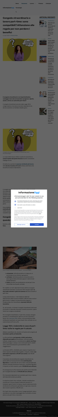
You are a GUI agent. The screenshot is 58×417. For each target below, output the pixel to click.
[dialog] (29, 208)
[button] (29, 208)
